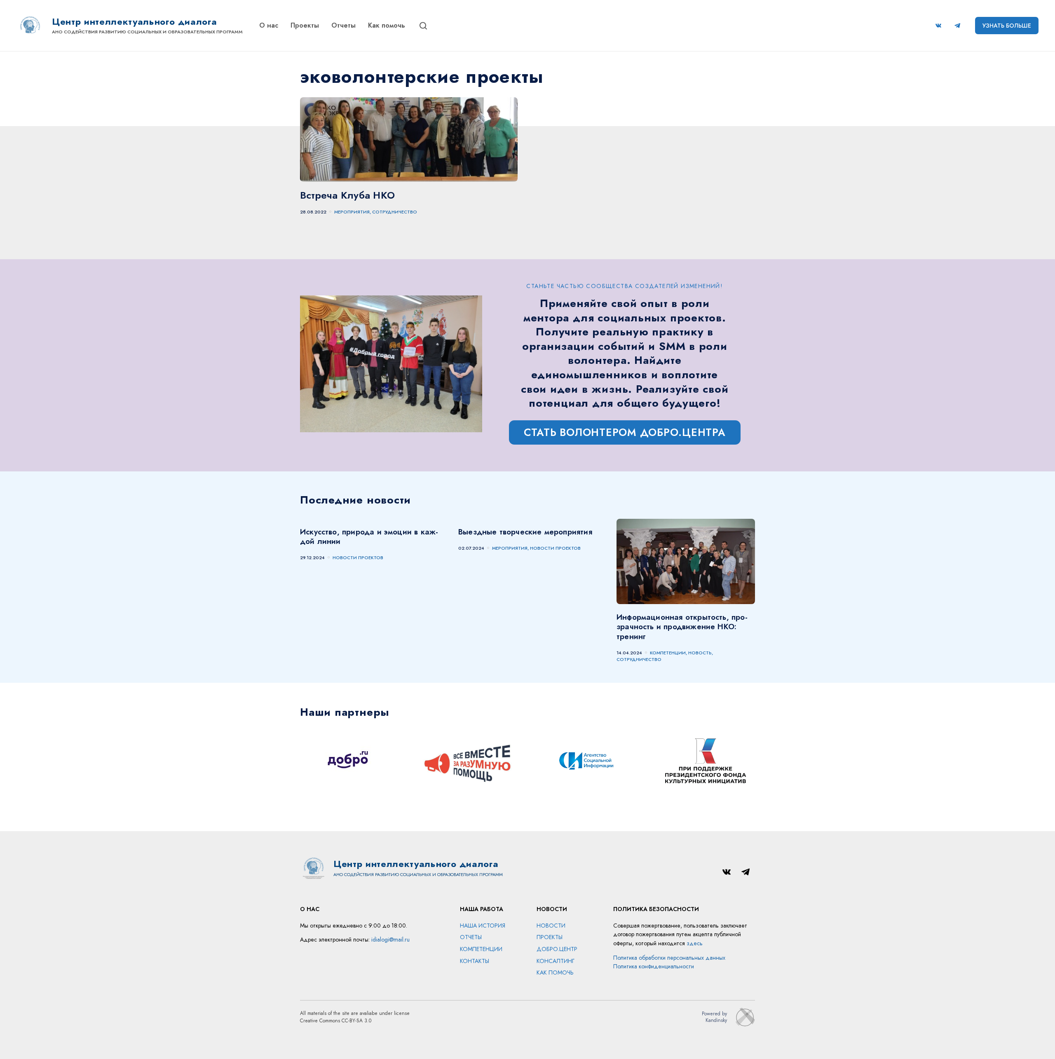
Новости (551, 925)
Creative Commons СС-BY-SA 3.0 (335, 1020)
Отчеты (343, 25)
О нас (268, 25)
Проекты (305, 25)
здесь (695, 943)
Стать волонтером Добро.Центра (625, 432)
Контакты (474, 961)
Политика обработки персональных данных (669, 958)
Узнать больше (1006, 25)
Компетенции (481, 949)
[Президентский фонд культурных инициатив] (705, 762)
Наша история (482, 925)
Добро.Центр (557, 949)
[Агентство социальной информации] (586, 762)
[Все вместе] (468, 762)
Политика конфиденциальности (653, 966)
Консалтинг (555, 961)
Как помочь (386, 25)
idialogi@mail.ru (390, 939)
